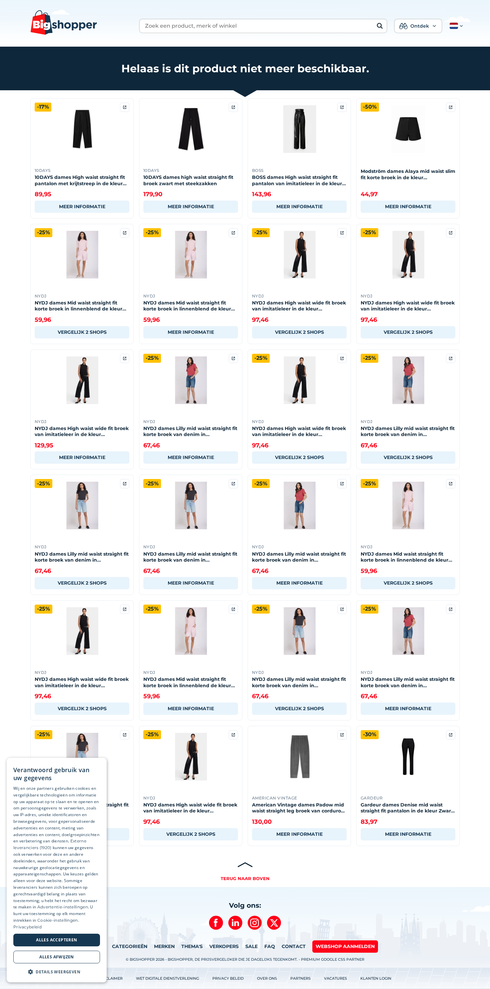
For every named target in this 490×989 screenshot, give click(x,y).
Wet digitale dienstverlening (167, 978)
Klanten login (375, 978)
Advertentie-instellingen (62, 906)
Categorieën (129, 946)
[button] (455, 26)
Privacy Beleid (228, 978)
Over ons (267, 978)
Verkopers (224, 946)
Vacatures (335, 978)
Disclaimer (111, 978)
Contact (294, 946)
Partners (300, 978)
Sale (251, 946)
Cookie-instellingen (57, 920)
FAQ (269, 946)
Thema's (192, 946)
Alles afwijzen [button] (56, 957)
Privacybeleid (27, 926)
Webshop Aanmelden (345, 946)
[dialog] (57, 870)
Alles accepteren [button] (56, 940)
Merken (164, 946)
